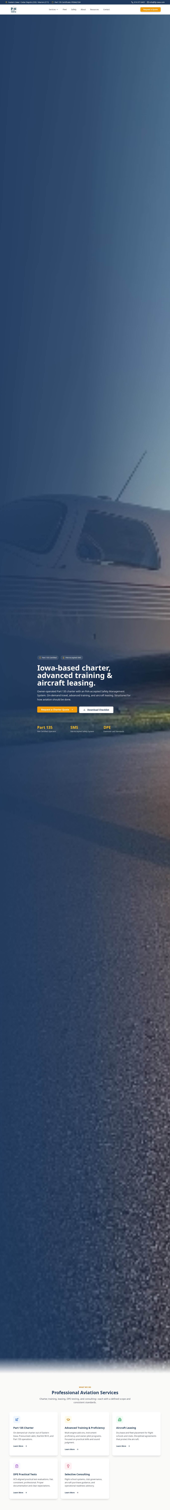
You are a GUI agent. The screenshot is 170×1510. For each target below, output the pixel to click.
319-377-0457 (139, 2)
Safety (73, 9)
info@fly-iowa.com (157, 2)
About (83, 9)
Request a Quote (150, 9)
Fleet (65, 9)
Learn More (18, 1446)
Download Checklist (98, 709)
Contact (106, 9)
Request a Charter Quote (55, 709)
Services (52, 9)
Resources (94, 9)
